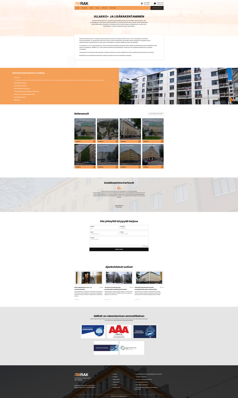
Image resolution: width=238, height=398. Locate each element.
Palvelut (97, 8)
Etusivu (115, 374)
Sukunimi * (122, 226)
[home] (81, 3)
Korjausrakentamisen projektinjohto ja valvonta (149, 374)
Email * (92, 232)
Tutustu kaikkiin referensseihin (156, 113)
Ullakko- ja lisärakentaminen (144, 379)
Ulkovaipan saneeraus (142, 385)
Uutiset (91, 8)
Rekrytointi (104, 8)
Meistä (77, 8)
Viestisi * (92, 237)
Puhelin (122, 232)
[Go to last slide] (76, 196)
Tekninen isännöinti (141, 377)
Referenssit (84, 8)
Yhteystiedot (113, 8)
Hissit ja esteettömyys (142, 382)
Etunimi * (92, 226)
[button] (63, 77)
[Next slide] (162, 195)
